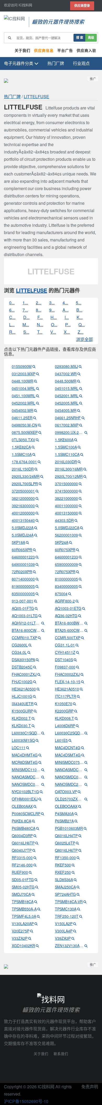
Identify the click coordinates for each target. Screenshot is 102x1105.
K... (80, 317)
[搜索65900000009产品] (80, 564)
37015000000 (66, 483)
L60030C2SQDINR (69, 733)
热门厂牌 (55, 63)
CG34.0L (19, 652)
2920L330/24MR (25, 476)
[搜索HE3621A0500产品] (38, 689)
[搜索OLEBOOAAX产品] (79, 806)
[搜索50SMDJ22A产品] (35, 527)
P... (68, 325)
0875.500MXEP (25, 432)
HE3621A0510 (67, 689)
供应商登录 (82, 6)
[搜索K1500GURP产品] (35, 711)
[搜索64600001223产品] (37, 557)
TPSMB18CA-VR (69, 901)
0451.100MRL (23, 395)
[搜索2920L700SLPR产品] (40, 483)
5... (78, 303)
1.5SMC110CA (67, 454)
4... (65, 303)
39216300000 (23, 505)
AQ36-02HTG (66, 615)
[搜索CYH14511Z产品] (77, 652)
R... (12, 332)
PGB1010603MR (69, 828)
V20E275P (20, 930)
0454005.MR (65, 410)
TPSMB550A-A (24, 908)
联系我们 (61, 1053)
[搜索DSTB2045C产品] (34, 667)
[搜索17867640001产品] (39, 461)
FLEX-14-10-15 (67, 681)
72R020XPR (22, 571)
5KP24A (61, 542)
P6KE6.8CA (21, 821)
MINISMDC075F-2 (69, 762)
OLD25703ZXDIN (69, 799)
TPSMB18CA (22, 901)
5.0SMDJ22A (22, 527)
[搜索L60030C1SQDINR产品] (42, 733)
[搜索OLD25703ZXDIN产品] (86, 799)
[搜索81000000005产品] (80, 579)
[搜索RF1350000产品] (78, 857)
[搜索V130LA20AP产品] (36, 923)
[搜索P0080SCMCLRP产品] (42, 813)
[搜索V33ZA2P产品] (29, 938)
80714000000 (23, 579)
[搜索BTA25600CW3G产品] (86, 630)
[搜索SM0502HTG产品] (36, 887)
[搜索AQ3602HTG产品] (79, 615)
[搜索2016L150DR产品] (36, 469)
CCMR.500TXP (67, 637)
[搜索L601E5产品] (70, 740)
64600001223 (23, 557)
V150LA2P (63, 923)
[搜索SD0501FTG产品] (36, 879)
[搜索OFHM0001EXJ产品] (40, 799)
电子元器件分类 (19, 63)
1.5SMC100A (66, 447)
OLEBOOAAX (66, 806)
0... (12, 303)
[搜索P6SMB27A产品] (76, 821)
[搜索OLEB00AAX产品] (35, 806)
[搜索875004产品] (69, 593)
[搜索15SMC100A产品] (79, 447)
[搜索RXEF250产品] (73, 872)
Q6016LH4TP (66, 835)
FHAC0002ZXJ (67, 674)
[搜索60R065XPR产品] (34, 549)
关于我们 (22, 50)
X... (67, 332)
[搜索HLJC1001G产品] (34, 696)
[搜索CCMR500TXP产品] (82, 637)
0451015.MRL (66, 388)
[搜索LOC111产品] (27, 747)
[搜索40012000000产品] (37, 513)
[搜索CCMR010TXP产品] (39, 637)
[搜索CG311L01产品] (77, 645)
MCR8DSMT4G (25, 762)
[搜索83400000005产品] (80, 586)
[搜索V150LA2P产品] (74, 923)
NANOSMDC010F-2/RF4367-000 (69, 777)
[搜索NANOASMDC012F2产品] (86, 769)
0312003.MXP (23, 373)
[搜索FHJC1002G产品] (34, 681)
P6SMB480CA (23, 828)
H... (53, 317)
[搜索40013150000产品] (80, 513)
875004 (61, 593)
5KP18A (18, 542)
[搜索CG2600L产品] (30, 645)
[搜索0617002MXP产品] (80, 425)
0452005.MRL (66, 403)
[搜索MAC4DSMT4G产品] (82, 755)
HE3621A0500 (24, 689)
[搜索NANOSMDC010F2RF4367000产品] (86, 777)
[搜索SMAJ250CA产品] (78, 887)
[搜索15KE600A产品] (75, 439)
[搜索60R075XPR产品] (77, 549)
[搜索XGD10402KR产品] (37, 945)
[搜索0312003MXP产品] (37, 373)
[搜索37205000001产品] (37, 491)
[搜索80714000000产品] (37, 579)
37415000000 (66, 491)
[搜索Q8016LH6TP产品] (80, 850)
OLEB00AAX (22, 806)
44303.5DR (64, 520)
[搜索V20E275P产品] (31, 931)
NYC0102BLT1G (25, 791)
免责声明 (89, 1087)
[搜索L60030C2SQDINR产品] (86, 733)
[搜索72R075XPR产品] (77, 571)
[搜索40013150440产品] (37, 520)
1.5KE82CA (21, 447)
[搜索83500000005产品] (37, 593)
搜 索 (79, 38)
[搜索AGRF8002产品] (77, 601)
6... (12, 310)
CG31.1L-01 (65, 645)
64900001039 (23, 564)
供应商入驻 (86, 50)
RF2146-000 (22, 865)
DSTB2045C (22, 667)
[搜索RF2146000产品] (35, 865)
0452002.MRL (23, 403)
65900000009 (66, 564)
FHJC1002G (22, 681)
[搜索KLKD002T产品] (33, 718)
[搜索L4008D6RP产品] (77, 725)
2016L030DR (66, 461)
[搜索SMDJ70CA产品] (33, 894)
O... (54, 325)
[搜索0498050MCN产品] (39, 425)
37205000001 (23, 491)
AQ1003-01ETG (68, 608)
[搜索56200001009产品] (80, 535)
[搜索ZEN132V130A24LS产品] (86, 945)
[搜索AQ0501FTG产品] (36, 608)
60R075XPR (65, 549)
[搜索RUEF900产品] (30, 872)
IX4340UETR (22, 703)
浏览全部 (84, 339)
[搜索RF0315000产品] (35, 857)
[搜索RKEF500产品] (73, 865)
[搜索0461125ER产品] (34, 417)
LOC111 (18, 747)
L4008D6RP (65, 725)
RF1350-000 (65, 857)
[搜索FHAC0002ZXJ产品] (82, 674)
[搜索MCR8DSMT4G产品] (40, 762)
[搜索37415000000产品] (80, 491)
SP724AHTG (65, 894)
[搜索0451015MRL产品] (80, 388)
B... (79, 310)
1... (25, 303)
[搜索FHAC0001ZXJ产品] (39, 674)
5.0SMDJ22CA (67, 527)
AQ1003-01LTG (25, 615)
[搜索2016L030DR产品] (79, 461)
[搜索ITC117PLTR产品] (78, 696)
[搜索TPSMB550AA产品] (39, 909)
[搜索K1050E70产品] (74, 703)
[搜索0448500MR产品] (78, 381)
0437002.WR (66, 373)
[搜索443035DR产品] (76, 520)
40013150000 (66, 513)
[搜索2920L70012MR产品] (85, 476)
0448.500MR (65, 381)
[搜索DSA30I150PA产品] (37, 659)
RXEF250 (63, 872)
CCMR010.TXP (24, 637)
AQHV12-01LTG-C (26, 623)
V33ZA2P (19, 938)
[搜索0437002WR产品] (79, 373)
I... (67, 317)
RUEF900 (20, 872)
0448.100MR (22, 381)
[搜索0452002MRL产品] (37, 403)
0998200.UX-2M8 (69, 432)
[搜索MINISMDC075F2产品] (86, 762)
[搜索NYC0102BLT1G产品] (41, 791)
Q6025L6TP (65, 843)
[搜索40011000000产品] (80, 505)
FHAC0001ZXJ (24, 674)
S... (26, 332)
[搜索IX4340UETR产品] (35, 703)
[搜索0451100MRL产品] (37, 395)
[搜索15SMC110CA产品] (81, 454)
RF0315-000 (22, 857)
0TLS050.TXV (23, 439)
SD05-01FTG (23, 879)
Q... (81, 325)
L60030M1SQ (23, 740)
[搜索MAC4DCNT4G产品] (82, 747)
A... (66, 310)
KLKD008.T (64, 718)
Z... (80, 332)
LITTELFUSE (36, 96)
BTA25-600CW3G (69, 630)
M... (25, 325)
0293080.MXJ (66, 366)
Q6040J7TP (22, 850)
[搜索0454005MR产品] (78, 410)
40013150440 (23, 520)
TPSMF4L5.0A (24, 916)
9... (52, 310)
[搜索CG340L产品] (29, 652)
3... (52, 303)
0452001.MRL (66, 395)
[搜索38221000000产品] (80, 498)
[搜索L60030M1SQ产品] (37, 740)
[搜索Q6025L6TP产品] (77, 843)
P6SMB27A (64, 821)
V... (53, 332)
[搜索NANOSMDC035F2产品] (42, 784)
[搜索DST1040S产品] (75, 659)
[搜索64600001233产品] (80, 557)
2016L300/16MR (69, 469)
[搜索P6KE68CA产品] (33, 821)
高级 (91, 38)
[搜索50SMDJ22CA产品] (81, 527)
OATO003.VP (66, 791)
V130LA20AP (23, 923)
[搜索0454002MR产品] (35, 410)
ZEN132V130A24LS (69, 945)
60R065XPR (22, 549)
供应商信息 (44, 50)
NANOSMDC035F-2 (26, 784)
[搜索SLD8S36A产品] (75, 879)
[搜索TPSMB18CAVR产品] (85, 901)
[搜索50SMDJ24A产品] (35, 535)
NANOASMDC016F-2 (26, 777)
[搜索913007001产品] (35, 601)
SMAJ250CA (65, 886)
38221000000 (66, 498)
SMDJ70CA (21, 894)
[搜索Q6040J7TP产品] (34, 850)
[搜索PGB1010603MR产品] (85, 828)
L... (12, 325)
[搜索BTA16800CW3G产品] (42, 630)
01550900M (22, 366)
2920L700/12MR (69, 476)
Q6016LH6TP (23, 843)
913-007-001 (22, 601)
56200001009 (66, 535)
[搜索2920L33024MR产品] (41, 476)
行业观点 (81, 63)
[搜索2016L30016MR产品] (85, 469)
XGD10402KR (23, 945)
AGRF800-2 (65, 601)
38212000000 (23, 498)
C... (12, 317)
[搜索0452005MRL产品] (80, 403)
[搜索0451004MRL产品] (37, 388)
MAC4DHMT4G (25, 755)
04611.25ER (22, 417)
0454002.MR (22, 410)
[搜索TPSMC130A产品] (78, 909)
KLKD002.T (21, 718)
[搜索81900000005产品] (37, 586)
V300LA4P (63, 930)
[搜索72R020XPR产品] (34, 571)
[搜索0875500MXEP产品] (40, 432)
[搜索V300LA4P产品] (74, 931)
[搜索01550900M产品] (34, 366)
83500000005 (23, 593)
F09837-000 (65, 667)
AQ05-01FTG (23, 608)
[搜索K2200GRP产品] (75, 711)
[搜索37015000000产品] (80, 483)
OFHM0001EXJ (25, 799)
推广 (93, 78)
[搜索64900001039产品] (37, 564)
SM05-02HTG (23, 886)
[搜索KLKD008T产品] (76, 718)
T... (39, 332)
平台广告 (65, 50)
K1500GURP (22, 711)
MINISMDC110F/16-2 (26, 769)
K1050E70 (63, 703)
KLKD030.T (21, 725)
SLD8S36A (64, 879)
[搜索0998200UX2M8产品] (86, 432)
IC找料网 (46, 1087)
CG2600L (20, 645)
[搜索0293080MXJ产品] (80, 366)
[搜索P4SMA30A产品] (76, 813)
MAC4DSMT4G (68, 755)
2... (38, 303)
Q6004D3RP (22, 835)
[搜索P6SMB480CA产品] (37, 828)
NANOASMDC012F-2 (69, 769)
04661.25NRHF (68, 417)
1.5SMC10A (22, 454)
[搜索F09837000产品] (77, 667)
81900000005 (23, 586)
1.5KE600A (64, 439)
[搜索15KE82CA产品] (33, 447)
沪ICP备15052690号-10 (26, 1101)
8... (38, 310)
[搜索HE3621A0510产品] (81, 689)
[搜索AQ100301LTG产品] (40, 615)
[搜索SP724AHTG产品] (78, 894)
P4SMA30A (64, 813)
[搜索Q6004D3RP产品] (35, 835)
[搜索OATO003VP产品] (79, 791)
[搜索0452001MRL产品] (80, 395)
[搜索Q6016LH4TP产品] (80, 835)
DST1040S (64, 659)
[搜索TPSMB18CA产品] (35, 901)
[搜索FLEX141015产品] (82, 681)
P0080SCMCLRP (26, 813)
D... (26, 317)
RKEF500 (63, 865)
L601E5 (61, 740)
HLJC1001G (22, 696)
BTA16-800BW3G (69, 623)
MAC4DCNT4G (67, 747)
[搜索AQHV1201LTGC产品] (42, 623)
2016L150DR (23, 469)
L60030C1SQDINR (26, 733)
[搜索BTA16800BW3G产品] (86, 623)
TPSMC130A (65, 908)
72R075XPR (65, 571)
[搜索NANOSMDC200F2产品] (86, 784)
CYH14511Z (65, 652)
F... (40, 317)
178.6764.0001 (24, 461)
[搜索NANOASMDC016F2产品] (42, 777)
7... (25, 310)
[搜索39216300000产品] (37, 505)
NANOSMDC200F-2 (69, 784)
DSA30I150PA (23, 659)
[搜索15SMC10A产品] (34, 454)
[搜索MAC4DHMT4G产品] (40, 755)
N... (40, 325)
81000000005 (66, 579)
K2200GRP (64, 711)
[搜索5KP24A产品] (70, 542)
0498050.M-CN (24, 425)
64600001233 (66, 557)
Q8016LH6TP (66, 850)
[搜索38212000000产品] (37, 498)
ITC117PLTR (65, 696)
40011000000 (66, 505)
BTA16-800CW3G (26, 630)
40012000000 (23, 513)
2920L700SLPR (25, 483)
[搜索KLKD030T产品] (33, 725)
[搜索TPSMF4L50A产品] (38, 916)
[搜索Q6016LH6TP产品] (36, 843)
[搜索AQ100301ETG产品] (83, 608)
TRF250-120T (66, 916)
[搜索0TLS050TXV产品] (37, 439)
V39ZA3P (63, 938)
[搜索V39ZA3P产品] (73, 938)
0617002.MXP (66, 425)
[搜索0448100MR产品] (35, 381)
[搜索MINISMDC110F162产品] (42, 769)
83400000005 (66, 586)
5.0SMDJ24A (22, 535)
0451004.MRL (23, 388)
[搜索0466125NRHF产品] (83, 417)
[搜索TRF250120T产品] (80, 916)
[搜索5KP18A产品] (27, 542)
